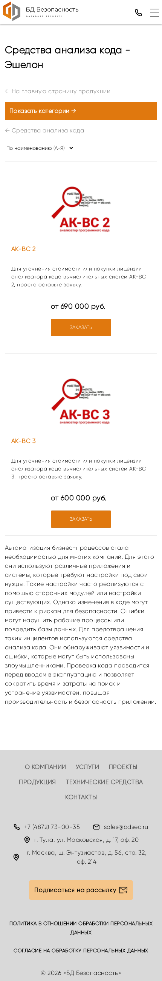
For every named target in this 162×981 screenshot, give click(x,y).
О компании (45, 766)
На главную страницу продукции (58, 91)
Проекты (123, 766)
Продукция (37, 782)
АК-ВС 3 (23, 440)
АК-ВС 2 (23, 248)
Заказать (81, 327)
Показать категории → (42, 110)
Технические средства (104, 782)
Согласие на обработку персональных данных (81, 950)
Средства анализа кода (44, 130)
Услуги (87, 766)
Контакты (81, 797)
